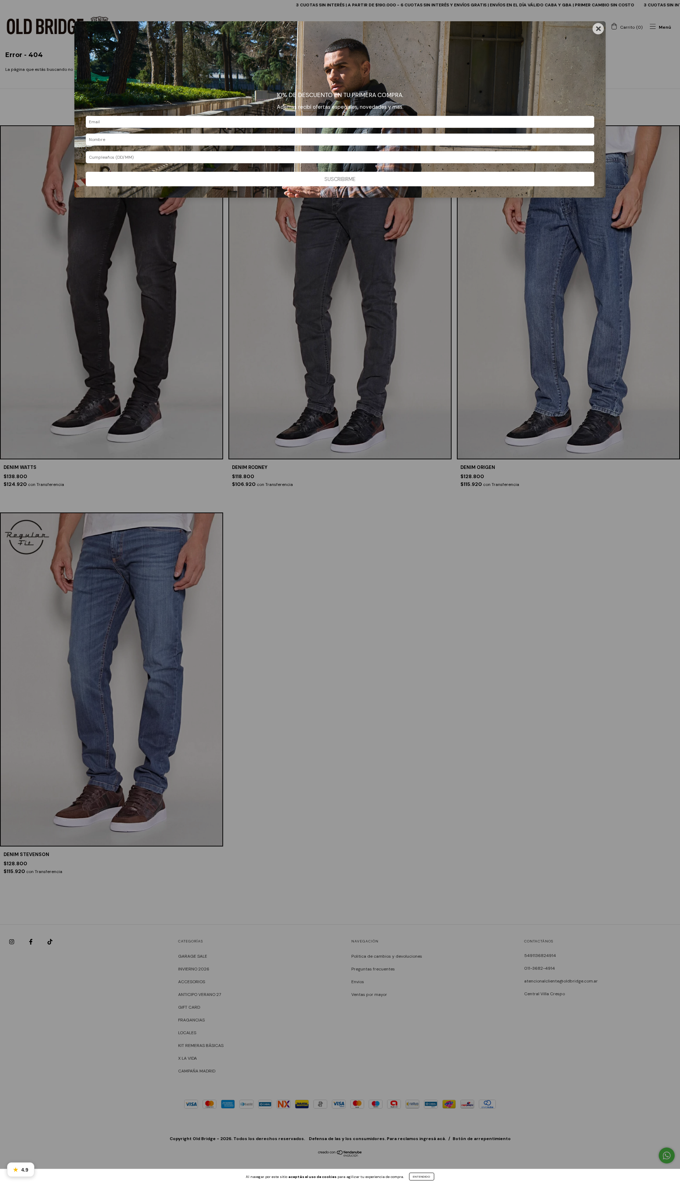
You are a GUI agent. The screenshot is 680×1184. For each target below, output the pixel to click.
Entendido (421, 1176)
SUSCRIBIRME (340, 179)
